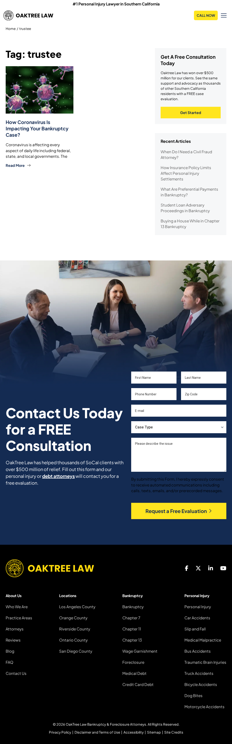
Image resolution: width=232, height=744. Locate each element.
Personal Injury (197, 606)
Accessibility (133, 732)
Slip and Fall (195, 628)
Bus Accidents (197, 651)
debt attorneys (58, 476)
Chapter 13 (132, 639)
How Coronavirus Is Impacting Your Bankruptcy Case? (37, 128)
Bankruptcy (133, 606)
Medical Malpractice (202, 639)
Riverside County (74, 628)
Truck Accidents (198, 673)
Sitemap (154, 732)
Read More (15, 165)
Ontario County (73, 639)
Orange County (73, 617)
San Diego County (75, 651)
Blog (10, 651)
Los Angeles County (77, 606)
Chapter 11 (131, 628)
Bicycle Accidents (200, 684)
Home (11, 28)
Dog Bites (193, 695)
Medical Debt (134, 673)
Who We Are (17, 606)
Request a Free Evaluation (176, 511)
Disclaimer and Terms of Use (97, 732)
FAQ (9, 662)
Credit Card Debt (138, 684)
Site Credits (173, 732)
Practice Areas (19, 617)
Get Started (190, 112)
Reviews (13, 639)
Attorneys (15, 628)
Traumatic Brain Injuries (205, 662)
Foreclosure (133, 662)
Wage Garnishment (139, 651)
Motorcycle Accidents (204, 706)
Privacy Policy (60, 732)
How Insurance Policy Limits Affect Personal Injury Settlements (186, 173)
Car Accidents (197, 617)
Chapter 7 (131, 617)
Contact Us (16, 673)
